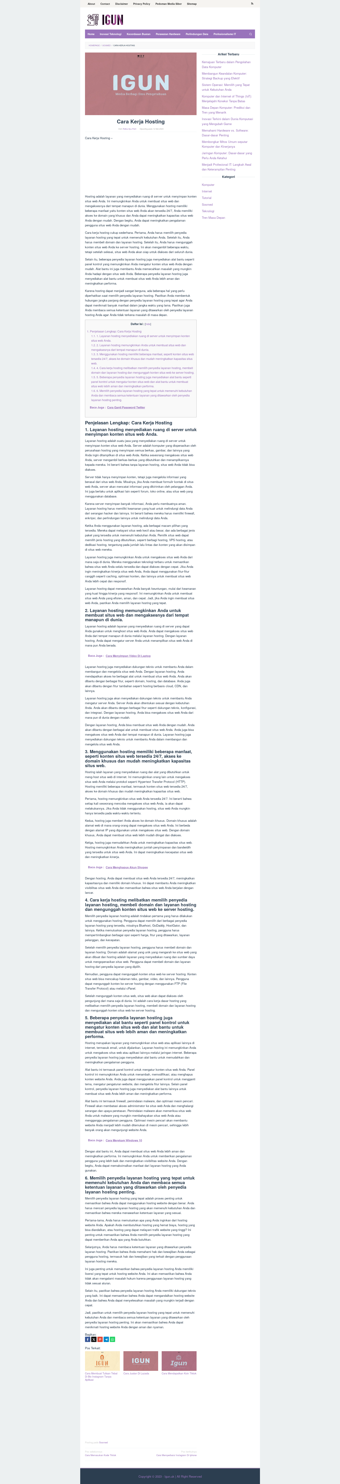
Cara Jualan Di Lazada (136, 1373)
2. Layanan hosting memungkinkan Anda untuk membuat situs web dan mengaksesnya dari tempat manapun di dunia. (138, 347)
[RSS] (252, 3)
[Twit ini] (94, 1339)
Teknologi (208, 211)
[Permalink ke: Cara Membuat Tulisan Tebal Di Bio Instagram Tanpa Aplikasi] (102, 1361)
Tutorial (206, 198)
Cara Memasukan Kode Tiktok (100, 1453)
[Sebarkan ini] (87, 1339)
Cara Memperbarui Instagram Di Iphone (176, 1453)
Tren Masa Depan (213, 217)
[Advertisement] (141, 167)
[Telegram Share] (106, 1339)
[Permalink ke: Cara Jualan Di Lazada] (140, 1361)
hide (148, 324)
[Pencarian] (250, 34)
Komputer (208, 184)
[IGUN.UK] (105, 19)
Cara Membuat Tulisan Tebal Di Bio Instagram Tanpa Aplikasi (101, 1376)
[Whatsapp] (112, 1339)
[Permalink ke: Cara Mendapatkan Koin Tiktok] (179, 1361)
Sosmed (103, 1442)
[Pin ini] (100, 1339)
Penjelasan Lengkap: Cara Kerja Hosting (114, 331)
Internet (207, 191)
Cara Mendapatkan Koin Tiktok (179, 1373)
